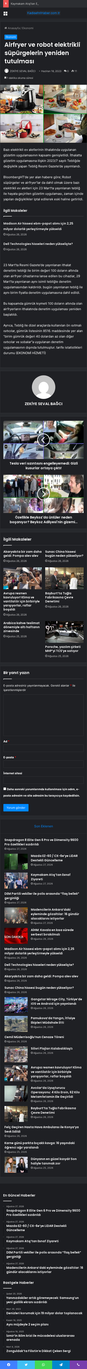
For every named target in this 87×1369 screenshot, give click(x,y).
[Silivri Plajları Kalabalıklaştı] (16, 1054)
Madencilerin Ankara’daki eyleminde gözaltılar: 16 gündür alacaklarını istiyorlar (55, 914)
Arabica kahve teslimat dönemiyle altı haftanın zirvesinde (21, 627)
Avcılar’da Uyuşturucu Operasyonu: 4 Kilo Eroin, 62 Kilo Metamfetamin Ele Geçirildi (55, 1092)
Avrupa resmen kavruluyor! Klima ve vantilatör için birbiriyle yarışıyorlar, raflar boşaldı (21, 601)
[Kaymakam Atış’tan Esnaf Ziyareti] (16, 881)
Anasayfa (13, 28)
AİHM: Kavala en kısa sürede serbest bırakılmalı (52, 932)
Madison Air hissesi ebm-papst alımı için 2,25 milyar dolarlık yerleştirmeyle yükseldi (39, 951)
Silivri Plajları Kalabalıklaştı (52, 1048)
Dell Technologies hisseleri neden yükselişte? (38, 244)
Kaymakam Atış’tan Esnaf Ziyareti (32, 3)
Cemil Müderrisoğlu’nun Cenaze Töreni (34, 1037)
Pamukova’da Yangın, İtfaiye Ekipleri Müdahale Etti (53, 1020)
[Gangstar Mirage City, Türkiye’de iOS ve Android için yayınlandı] (16, 1005)
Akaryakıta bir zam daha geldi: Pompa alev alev (22, 554)
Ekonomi (27, 28)
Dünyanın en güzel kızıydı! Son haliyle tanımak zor (54, 1161)
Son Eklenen (43, 826)
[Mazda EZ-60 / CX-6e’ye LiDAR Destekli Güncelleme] (16, 862)
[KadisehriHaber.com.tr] (43, 13)
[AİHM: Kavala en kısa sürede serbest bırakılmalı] (16, 936)
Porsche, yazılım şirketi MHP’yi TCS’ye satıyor (63, 649)
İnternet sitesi (12, 773)
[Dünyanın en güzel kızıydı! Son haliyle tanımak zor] (16, 1165)
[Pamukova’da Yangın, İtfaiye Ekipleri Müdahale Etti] (16, 1024)
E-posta (9, 757)
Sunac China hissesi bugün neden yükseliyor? (64, 554)
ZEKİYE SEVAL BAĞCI (22, 71)
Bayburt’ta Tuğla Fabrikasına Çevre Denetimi (59, 597)
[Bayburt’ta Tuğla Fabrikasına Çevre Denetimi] (64, 578)
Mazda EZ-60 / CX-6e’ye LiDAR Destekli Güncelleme (54, 858)
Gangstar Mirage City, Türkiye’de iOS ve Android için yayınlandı (56, 1001)
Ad (6, 741)
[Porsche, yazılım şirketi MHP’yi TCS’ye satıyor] (64, 632)
